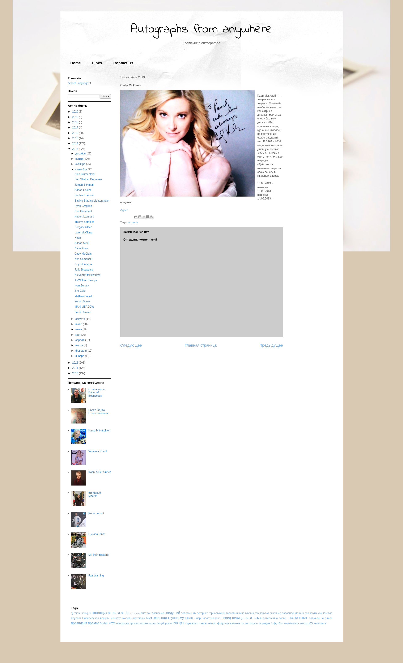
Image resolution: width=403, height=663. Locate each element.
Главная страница (201, 345)
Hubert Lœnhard (84, 216)
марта (79, 345)
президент (79, 623)
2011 (75, 367)
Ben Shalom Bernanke (88, 179)
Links (97, 63)
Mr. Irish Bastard (98, 554)
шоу (310, 623)
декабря (80, 153)
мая (78, 334)
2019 (75, 117)
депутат (264, 613)
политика (297, 617)
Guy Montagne (83, 264)
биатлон (146, 613)
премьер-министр (101, 623)
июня (79, 329)
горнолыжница (235, 613)
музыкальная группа (162, 618)
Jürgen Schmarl (84, 184)
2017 (75, 127)
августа (80, 318)
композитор (325, 613)
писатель (252, 618)
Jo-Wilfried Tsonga (86, 280)
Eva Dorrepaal (83, 211)
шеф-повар (299, 623)
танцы (203, 623)
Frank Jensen (83, 312)
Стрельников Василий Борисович (96, 392)
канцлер (304, 613)
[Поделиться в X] (144, 217)
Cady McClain (83, 253)
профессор (136, 623)
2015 (75, 138)
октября (80, 164)
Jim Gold (80, 290)
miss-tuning (81, 613)
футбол (278, 623)
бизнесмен (158, 613)
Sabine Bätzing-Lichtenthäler (92, 200)
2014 (75, 143)
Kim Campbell (83, 258)
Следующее (131, 345)
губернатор (252, 613)
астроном (135, 613)
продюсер (122, 623)
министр (116, 618)
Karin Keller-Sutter (99, 472)
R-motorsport (96, 513)
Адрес (124, 210)
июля (79, 324)
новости (207, 618)
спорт (178, 622)
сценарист (192, 623)
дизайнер (275, 613)
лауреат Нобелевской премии (90, 618)
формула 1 (266, 623)
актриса (133, 222)
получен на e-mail (320, 618)
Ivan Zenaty (82, 285)
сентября (81, 169)
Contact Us (123, 63)
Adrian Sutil (82, 243)
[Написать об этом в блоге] (140, 217)
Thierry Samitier (84, 221)
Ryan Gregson (83, 205)
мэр (198, 618)
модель (127, 618)
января (80, 355)
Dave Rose (81, 248)
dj (72, 613)
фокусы (253, 623)
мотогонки (139, 618)
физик (244, 623)
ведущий (173, 613)
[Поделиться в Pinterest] (152, 217)
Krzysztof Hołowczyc (87, 274)
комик (313, 613)
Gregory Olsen (83, 227)
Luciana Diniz (96, 534)
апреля (80, 340)
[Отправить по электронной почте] (136, 217)
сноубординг (164, 623)
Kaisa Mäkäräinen (99, 430)
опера (216, 618)
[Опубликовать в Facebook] (148, 217)
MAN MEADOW (84, 306)
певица (237, 618)
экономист (320, 623)
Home (75, 63)
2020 (75, 111)
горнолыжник (217, 613)
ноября (80, 158)
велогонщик (188, 613)
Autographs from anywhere (201, 29)
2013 (75, 148)
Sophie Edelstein (85, 195)
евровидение (290, 613)
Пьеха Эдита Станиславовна (98, 411)
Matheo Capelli (84, 296)
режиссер (150, 623)
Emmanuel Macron (94, 494)
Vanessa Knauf (97, 451)
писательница (269, 618)
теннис (212, 623)
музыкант (187, 618)
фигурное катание (228, 623)
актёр (125, 613)
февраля (81, 350)
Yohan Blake (82, 301)
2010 (75, 373)
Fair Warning (96, 575)
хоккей (288, 623)
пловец (283, 618)
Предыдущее (271, 345)
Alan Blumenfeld (84, 174)
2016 (75, 133)
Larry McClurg (83, 232)
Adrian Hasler (83, 190)
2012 (75, 362)
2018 (75, 122)
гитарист (202, 613)
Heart (78, 237)
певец (226, 618)
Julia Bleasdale (84, 269)
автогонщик (98, 613)
